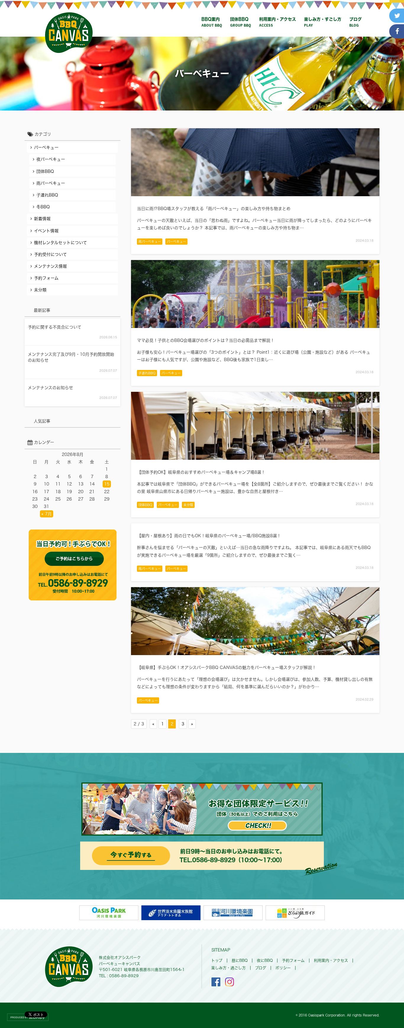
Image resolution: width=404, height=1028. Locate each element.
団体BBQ (240, 22)
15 (106, 484)
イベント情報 (46, 231)
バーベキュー (176, 241)
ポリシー (283, 968)
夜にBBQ (265, 960)
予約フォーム (46, 278)
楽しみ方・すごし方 (322, 22)
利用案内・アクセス (277, 22)
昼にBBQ (240, 960)
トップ (216, 960)
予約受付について (50, 254)
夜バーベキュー (50, 159)
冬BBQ (43, 207)
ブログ (355, 22)
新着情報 (42, 219)
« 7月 (46, 514)
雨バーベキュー (149, 241)
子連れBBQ (147, 373)
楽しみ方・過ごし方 (228, 968)
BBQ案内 (211, 22)
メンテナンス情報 (50, 266)
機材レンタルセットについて (60, 243)
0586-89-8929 (213, 860)
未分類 (188, 504)
